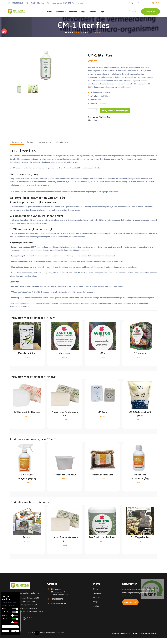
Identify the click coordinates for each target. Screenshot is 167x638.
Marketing (4, 615)
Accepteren (5, 631)
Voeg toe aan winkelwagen (115, 110)
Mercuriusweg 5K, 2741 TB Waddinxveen (67, 3)
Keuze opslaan (10, 627)
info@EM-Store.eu (37, 3)
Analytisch (4, 618)
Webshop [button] (60, 11)
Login (102, 11)
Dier (108, 117)
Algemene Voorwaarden (121, 633)
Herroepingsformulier (149, 633)
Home (49, 11)
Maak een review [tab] (44, 142)
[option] (46, 65)
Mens (104, 117)
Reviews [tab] (30, 142)
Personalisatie (5, 622)
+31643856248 (17, 3)
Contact (92, 11)
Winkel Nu (150, 11)
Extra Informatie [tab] (61, 142)
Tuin (100, 117)
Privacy (135, 633)
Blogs (83, 11)
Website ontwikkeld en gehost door (49, 633)
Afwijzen (15, 631)
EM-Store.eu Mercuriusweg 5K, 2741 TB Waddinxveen (59, 592)
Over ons (73, 11)
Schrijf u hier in (129, 602)
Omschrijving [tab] (17, 142)
